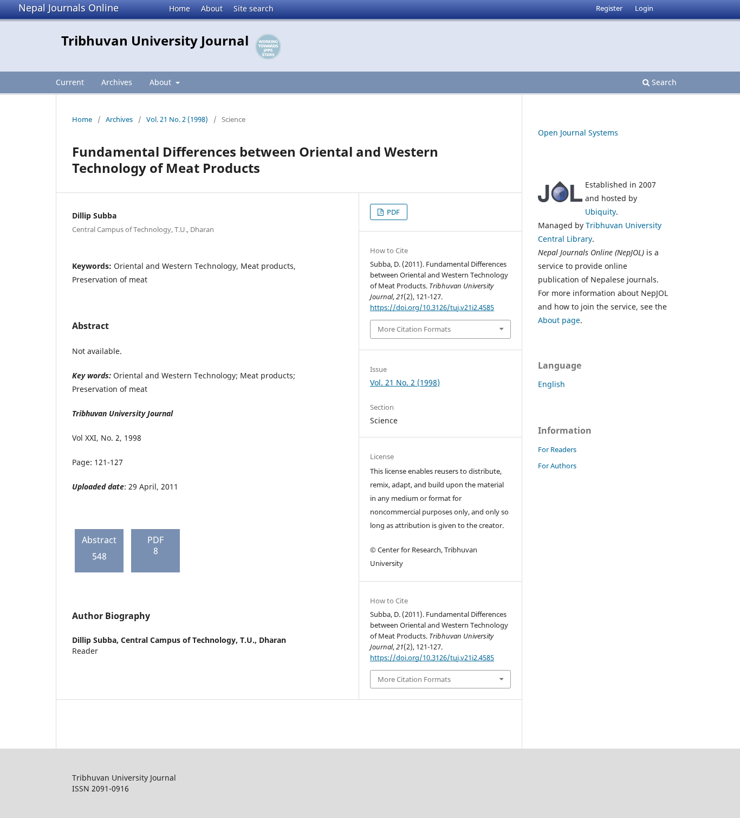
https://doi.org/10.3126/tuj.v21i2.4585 (432, 307)
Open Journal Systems (578, 132)
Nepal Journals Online (68, 7)
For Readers (557, 449)
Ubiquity (600, 212)
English (551, 384)
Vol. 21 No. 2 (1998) (177, 119)
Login (644, 8)
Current (70, 82)
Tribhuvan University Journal (155, 40)
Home (179, 8)
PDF (392, 212)
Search (663, 82)
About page (559, 320)
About (212, 8)
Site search (253, 8)
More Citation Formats (414, 329)
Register (609, 8)
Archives (116, 82)
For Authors (557, 466)
